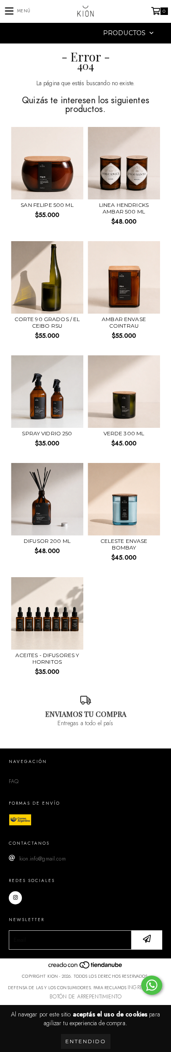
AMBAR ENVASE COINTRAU (124, 322)
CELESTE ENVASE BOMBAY (124, 544)
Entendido (85, 1041)
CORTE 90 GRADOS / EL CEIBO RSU (47, 322)
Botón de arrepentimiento (85, 997)
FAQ (13, 781)
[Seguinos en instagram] (15, 897)
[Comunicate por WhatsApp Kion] (151, 985)
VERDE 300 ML (124, 433)
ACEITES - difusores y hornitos (47, 658)
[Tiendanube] (85, 967)
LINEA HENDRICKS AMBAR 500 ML (124, 208)
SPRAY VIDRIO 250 (47, 433)
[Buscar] (72, 33)
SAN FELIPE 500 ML (47, 205)
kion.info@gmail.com (42, 859)
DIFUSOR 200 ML (47, 541)
